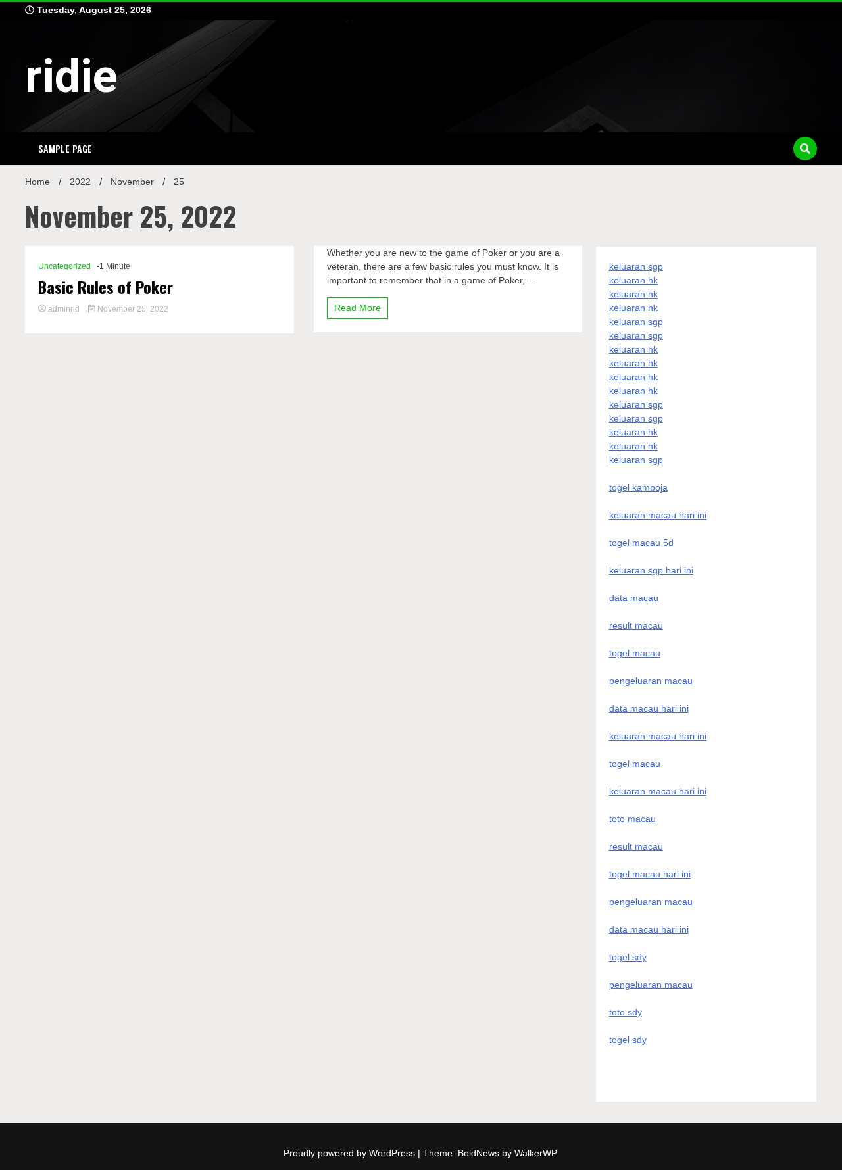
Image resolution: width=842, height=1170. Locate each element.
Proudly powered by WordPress (351, 1153)
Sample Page (65, 148)
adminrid (64, 309)
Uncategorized (64, 266)
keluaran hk (633, 280)
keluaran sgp (636, 266)
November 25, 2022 (131, 309)
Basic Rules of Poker (105, 287)
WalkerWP (535, 1153)
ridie (71, 76)
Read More (357, 308)
